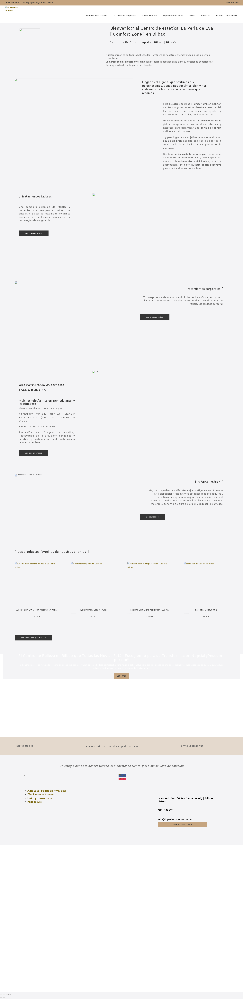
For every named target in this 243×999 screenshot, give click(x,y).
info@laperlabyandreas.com (175, 819)
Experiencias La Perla (173, 15)
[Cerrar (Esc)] (1, 994)
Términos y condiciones (40, 794)
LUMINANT (231, 15)
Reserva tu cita (24, 746)
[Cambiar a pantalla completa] (7, 994)
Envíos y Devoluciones (39, 798)
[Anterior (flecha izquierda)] (1, 997)
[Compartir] (4, 994)
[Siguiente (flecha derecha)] (4, 997)
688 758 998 (165, 810)
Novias (192, 15)
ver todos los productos (33, 638)
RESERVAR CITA (182, 824)
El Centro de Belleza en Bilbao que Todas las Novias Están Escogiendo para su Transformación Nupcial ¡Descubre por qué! (121, 658)
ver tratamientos (33, 233)
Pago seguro (34, 801)
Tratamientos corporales (124, 15)
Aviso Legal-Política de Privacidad (46, 790)
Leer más (121, 675)
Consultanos (152, 517)
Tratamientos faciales (96, 15)
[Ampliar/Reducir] (9, 994)
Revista (219, 15)
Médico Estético (149, 15)
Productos (206, 15)
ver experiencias (33, 453)
